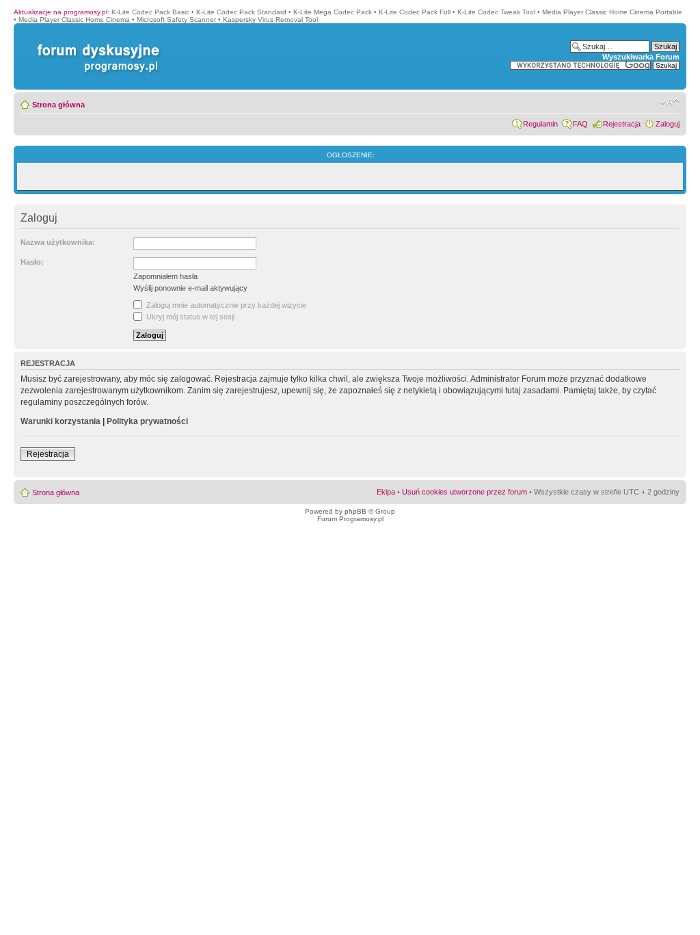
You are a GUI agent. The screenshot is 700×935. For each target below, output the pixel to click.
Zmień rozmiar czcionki (669, 102)
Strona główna (58, 105)
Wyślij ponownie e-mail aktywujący (190, 288)
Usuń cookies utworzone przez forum (464, 492)
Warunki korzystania (60, 421)
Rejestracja (622, 124)
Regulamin (540, 124)
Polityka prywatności (147, 421)
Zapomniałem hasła (165, 276)
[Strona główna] (96, 44)
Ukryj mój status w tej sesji (189, 317)
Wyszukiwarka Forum (640, 57)
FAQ (580, 124)
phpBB (355, 511)
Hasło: (32, 262)
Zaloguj (667, 124)
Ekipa (386, 492)
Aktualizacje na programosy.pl (60, 12)
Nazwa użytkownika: (58, 242)
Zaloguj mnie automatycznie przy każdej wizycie (225, 305)
